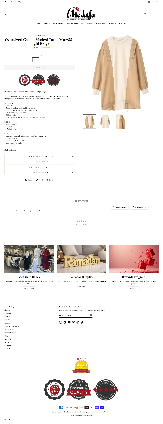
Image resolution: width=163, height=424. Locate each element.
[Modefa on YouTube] (69, 322)
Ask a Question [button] (120, 207)
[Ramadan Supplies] (81, 259)
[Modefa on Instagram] (60, 322)
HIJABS (90, 23)
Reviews (7, 323)
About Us (7, 310)
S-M (35, 59)
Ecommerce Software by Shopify (81, 415)
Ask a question (40, 172)
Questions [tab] (33, 211)
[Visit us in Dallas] (29, 259)
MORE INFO (29, 288)
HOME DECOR (58, 23)
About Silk (7, 339)
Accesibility (8, 342)
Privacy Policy (9, 329)
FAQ (19, 2)
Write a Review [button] (140, 207)
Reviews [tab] (19, 211)
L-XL (44, 59)
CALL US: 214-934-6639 (12, 349)
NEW (39, 23)
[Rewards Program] (134, 259)
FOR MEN (112, 23)
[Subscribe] (91, 315)
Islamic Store (39, 35)
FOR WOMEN (101, 23)
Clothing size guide (40, 167)
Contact (13, 2)
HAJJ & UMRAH (72, 23)
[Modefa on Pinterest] (78, 322)
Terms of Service (10, 333)
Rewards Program (10, 307)
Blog (6, 336)
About (6, 2)
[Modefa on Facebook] (65, 322)
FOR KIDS (122, 23)
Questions (7, 313)
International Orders (11, 326)
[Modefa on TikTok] (82, 322)
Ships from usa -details (40, 156)
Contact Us (8, 345)
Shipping (7, 316)
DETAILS (81, 286)
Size (40, 55)
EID (82, 23)
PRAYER (47, 23)
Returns (7, 320)
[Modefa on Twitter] (73, 322)
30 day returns (40, 162)
